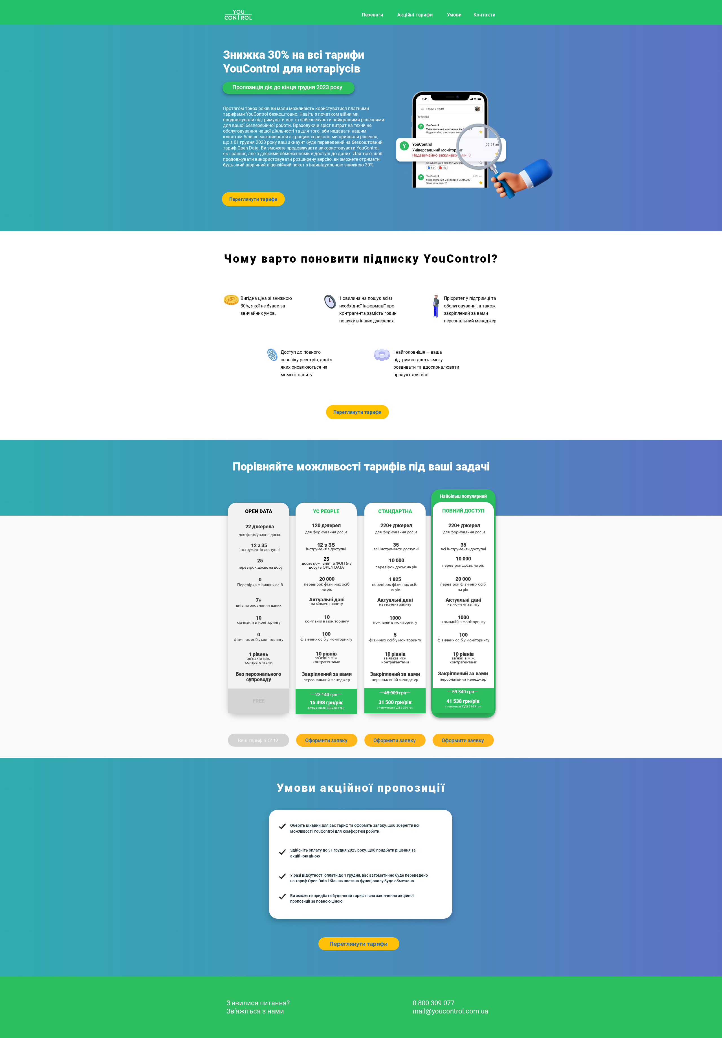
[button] (326, 740)
